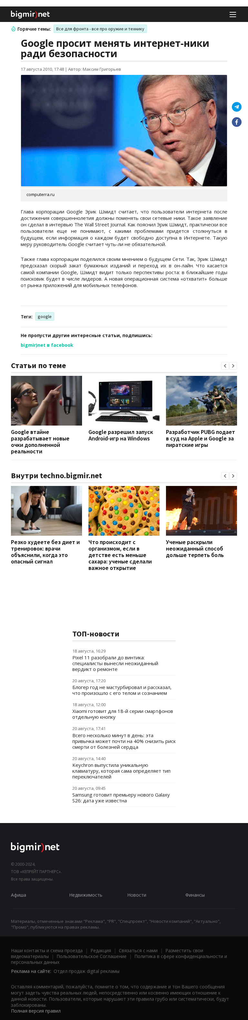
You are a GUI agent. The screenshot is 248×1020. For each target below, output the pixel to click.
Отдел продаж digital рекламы (86, 971)
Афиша (18, 895)
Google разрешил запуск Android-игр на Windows (120, 435)
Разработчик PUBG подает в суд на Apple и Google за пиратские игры (200, 438)
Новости (136, 895)
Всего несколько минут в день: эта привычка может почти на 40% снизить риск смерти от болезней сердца (124, 741)
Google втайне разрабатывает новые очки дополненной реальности (40, 441)
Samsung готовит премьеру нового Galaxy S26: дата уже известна (121, 797)
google (45, 316)
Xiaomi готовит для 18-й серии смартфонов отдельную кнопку (122, 714)
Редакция (100, 950)
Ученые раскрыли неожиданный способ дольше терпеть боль (195, 548)
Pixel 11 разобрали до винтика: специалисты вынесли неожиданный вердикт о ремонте (115, 663)
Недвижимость (85, 895)
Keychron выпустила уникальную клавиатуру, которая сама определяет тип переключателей (121, 771)
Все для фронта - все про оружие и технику (100, 29)
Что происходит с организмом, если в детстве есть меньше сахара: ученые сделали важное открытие (120, 555)
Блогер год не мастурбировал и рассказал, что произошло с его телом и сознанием (121, 690)
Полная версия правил (36, 1011)
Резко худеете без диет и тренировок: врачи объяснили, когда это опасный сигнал (45, 551)
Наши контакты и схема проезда (47, 950)
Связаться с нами (138, 950)
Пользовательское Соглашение (92, 956)
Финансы (195, 895)
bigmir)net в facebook (47, 345)
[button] (225, 366)
